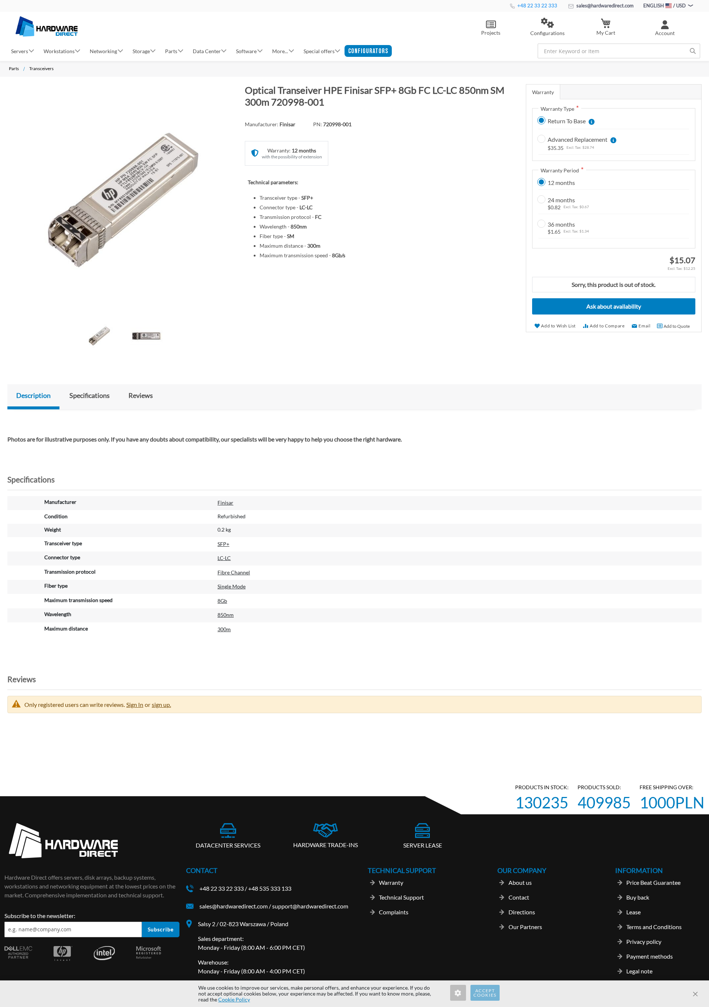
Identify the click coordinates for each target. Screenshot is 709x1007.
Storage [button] (141, 51)
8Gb (222, 601)
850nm (226, 615)
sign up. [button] (161, 704)
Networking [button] (103, 51)
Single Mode (232, 586)
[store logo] (47, 26)
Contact (518, 897)
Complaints (393, 911)
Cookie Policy (234, 999)
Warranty (543, 92)
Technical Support (401, 897)
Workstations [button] (59, 51)
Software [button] (246, 51)
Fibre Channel (234, 572)
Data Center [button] (207, 51)
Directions (521, 911)
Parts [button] (171, 51)
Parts (14, 68)
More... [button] (280, 51)
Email (644, 326)
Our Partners (525, 926)
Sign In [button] (134, 704)
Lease (633, 911)
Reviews (141, 395)
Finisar (225, 502)
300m (224, 629)
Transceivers (41, 68)
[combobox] (619, 51)
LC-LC (224, 558)
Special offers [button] (319, 51)
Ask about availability (613, 306)
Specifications (89, 395)
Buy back (637, 897)
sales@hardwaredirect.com (604, 5)
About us (520, 882)
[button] (547, 27)
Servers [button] (19, 51)
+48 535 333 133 (269, 888)
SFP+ (223, 544)
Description (33, 395)
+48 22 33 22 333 (536, 5)
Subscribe (161, 929)
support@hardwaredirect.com (310, 906)
